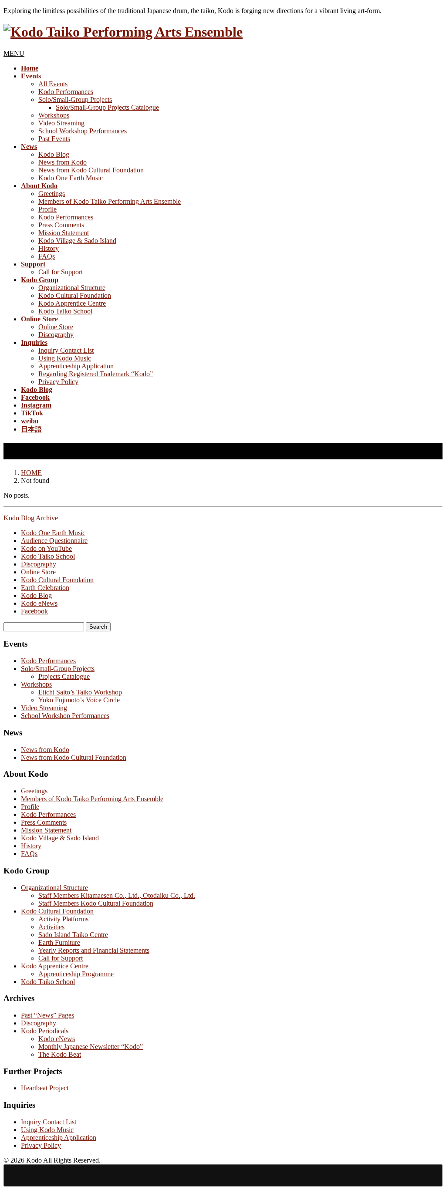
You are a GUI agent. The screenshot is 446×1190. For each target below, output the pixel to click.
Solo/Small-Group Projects (75, 99)
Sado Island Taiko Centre (73, 934)
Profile (47, 209)
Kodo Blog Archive (30, 518)
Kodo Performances (65, 91)
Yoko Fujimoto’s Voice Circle (79, 700)
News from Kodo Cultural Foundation (91, 170)
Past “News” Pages (47, 1015)
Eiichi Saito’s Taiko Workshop (80, 692)
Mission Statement (63, 232)
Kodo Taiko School (65, 311)
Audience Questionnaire (54, 540)
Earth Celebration (45, 587)
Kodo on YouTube (46, 548)
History (48, 248)
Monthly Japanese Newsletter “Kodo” (90, 1046)
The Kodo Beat (59, 1054)
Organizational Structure (71, 287)
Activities (51, 926)
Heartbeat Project (44, 1088)
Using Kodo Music (64, 358)
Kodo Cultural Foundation (74, 295)
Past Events (54, 138)
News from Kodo (62, 162)
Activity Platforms (63, 919)
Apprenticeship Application (76, 366)
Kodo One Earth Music (70, 178)
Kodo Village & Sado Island (77, 240)
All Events (53, 84)
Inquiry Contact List (66, 350)
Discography (56, 334)
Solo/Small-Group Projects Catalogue (107, 107)
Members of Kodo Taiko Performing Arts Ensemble (109, 201)
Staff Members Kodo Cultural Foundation (95, 903)
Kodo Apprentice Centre (72, 303)
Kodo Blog (53, 154)
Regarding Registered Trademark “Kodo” (95, 374)
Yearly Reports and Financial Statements (93, 950)
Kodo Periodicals (44, 1031)
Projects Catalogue (64, 676)
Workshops (53, 115)
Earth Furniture (59, 942)
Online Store (55, 326)
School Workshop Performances (82, 131)
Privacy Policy (58, 381)
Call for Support (60, 272)
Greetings (51, 193)
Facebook (34, 611)
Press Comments (61, 225)
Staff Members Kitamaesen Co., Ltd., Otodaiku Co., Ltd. (116, 895)
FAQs (46, 256)
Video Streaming (61, 123)
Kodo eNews (39, 603)
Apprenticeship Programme (76, 974)
